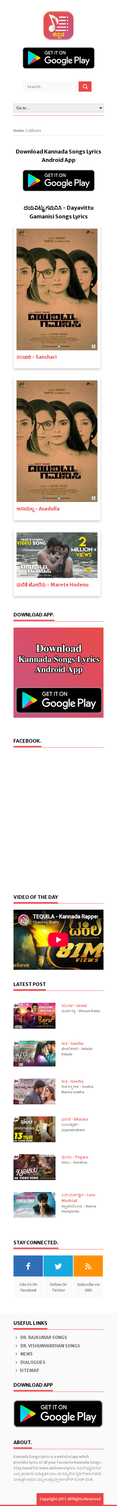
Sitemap (29, 1370)
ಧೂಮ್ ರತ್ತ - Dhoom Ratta (81, 1011)
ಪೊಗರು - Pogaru (75, 1157)
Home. (19, 130)
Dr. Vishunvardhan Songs (50, 1346)
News (26, 1354)
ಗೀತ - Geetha (72, 1043)
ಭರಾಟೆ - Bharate (75, 1119)
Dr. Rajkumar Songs (43, 1337)
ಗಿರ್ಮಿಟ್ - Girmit (74, 1005)
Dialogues (32, 1362)
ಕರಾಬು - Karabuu (74, 1162)
